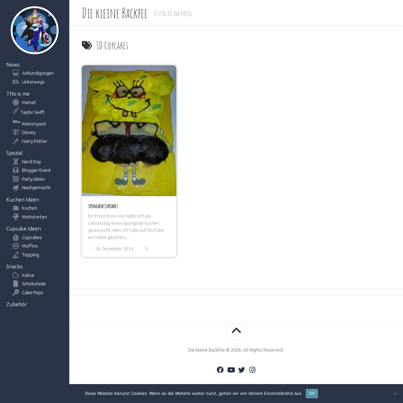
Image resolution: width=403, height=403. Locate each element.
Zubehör (16, 304)
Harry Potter (34, 141)
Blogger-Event (36, 170)
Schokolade (34, 283)
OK (312, 393)
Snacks (14, 266)
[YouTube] (230, 369)
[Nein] (395, 393)
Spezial (14, 153)
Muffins (30, 245)
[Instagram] (252, 369)
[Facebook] (220, 369)
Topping (30, 254)
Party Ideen (33, 179)
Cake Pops (32, 292)
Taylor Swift (32, 112)
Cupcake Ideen (23, 228)
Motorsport (34, 123)
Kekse (28, 275)
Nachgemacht (36, 187)
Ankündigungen (38, 73)
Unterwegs (33, 82)
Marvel (29, 102)
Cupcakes (32, 237)
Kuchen (29, 208)
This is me (18, 93)
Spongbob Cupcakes (103, 205)
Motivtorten (34, 216)
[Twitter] (241, 369)
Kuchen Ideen (22, 199)
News (13, 64)
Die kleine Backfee (114, 12)
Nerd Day (31, 161)
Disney (29, 132)
